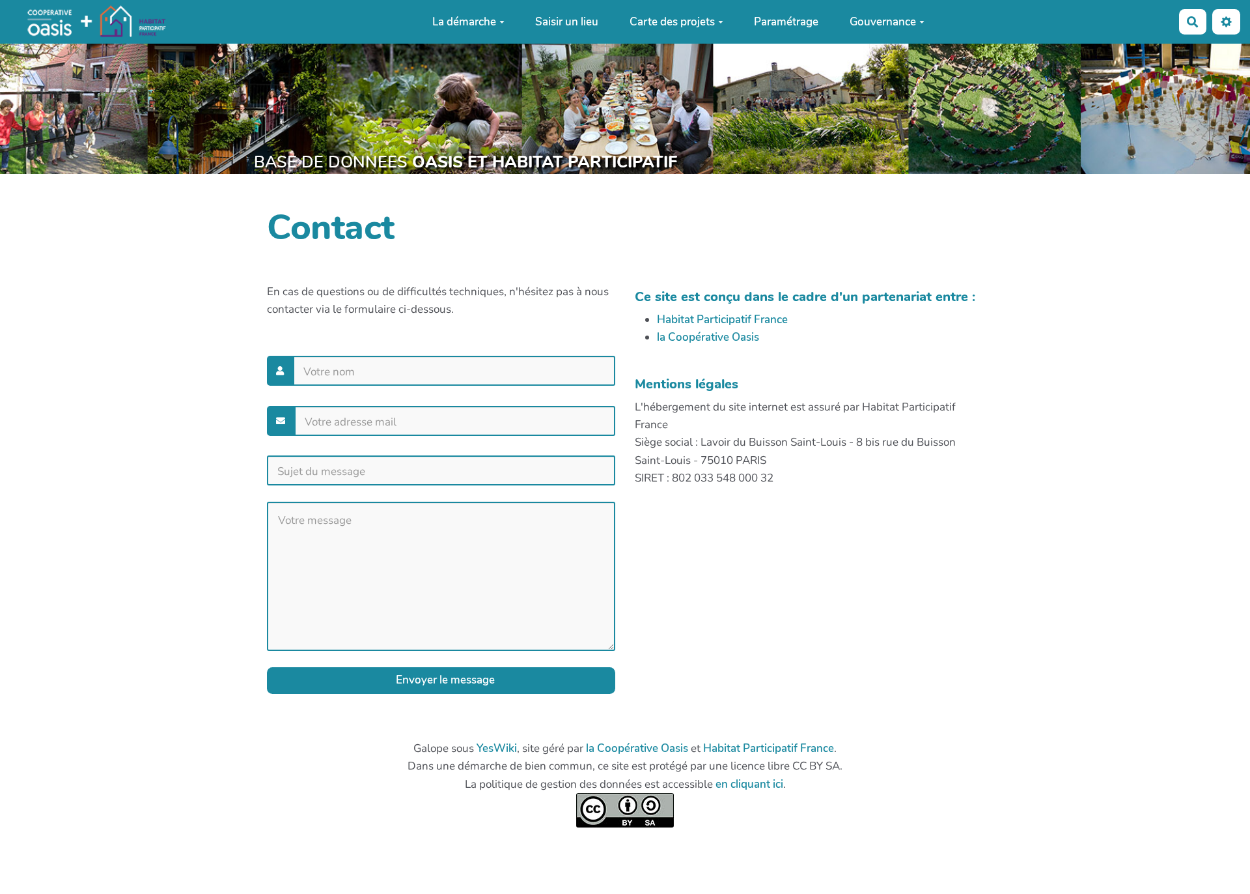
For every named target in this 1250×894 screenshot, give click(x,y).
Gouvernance (883, 21)
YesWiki (497, 748)
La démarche (464, 21)
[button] (1226, 22)
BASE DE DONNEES (465, 162)
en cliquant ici (749, 784)
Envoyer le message (444, 679)
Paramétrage (786, 21)
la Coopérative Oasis (708, 337)
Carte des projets (672, 21)
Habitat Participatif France (722, 319)
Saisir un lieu (566, 21)
